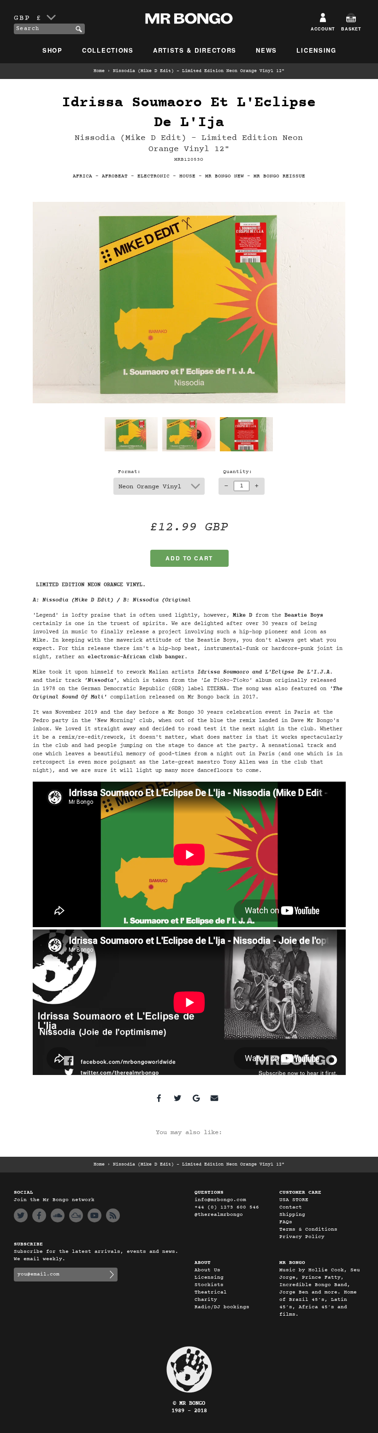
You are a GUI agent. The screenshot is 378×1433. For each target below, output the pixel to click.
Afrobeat (115, 176)
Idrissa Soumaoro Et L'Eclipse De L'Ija (189, 113)
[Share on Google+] (196, 1098)
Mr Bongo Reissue (279, 176)
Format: (129, 471)
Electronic (153, 176)
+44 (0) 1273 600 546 (227, 1207)
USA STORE (293, 1199)
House (187, 176)
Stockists (209, 1284)
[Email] (214, 1098)
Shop (52, 50)
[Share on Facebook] (159, 1098)
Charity (206, 1299)
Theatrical (211, 1292)
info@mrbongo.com (220, 1199)
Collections (108, 50)
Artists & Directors (194, 50)
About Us (207, 1270)
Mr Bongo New (224, 176)
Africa (82, 176)
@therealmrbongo (219, 1214)
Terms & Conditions (308, 1229)
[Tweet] (177, 1098)
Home (99, 71)
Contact (290, 1207)
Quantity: (237, 471)
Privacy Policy (302, 1236)
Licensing (316, 50)
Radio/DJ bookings (222, 1307)
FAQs (285, 1222)
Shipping (292, 1214)
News (266, 50)
